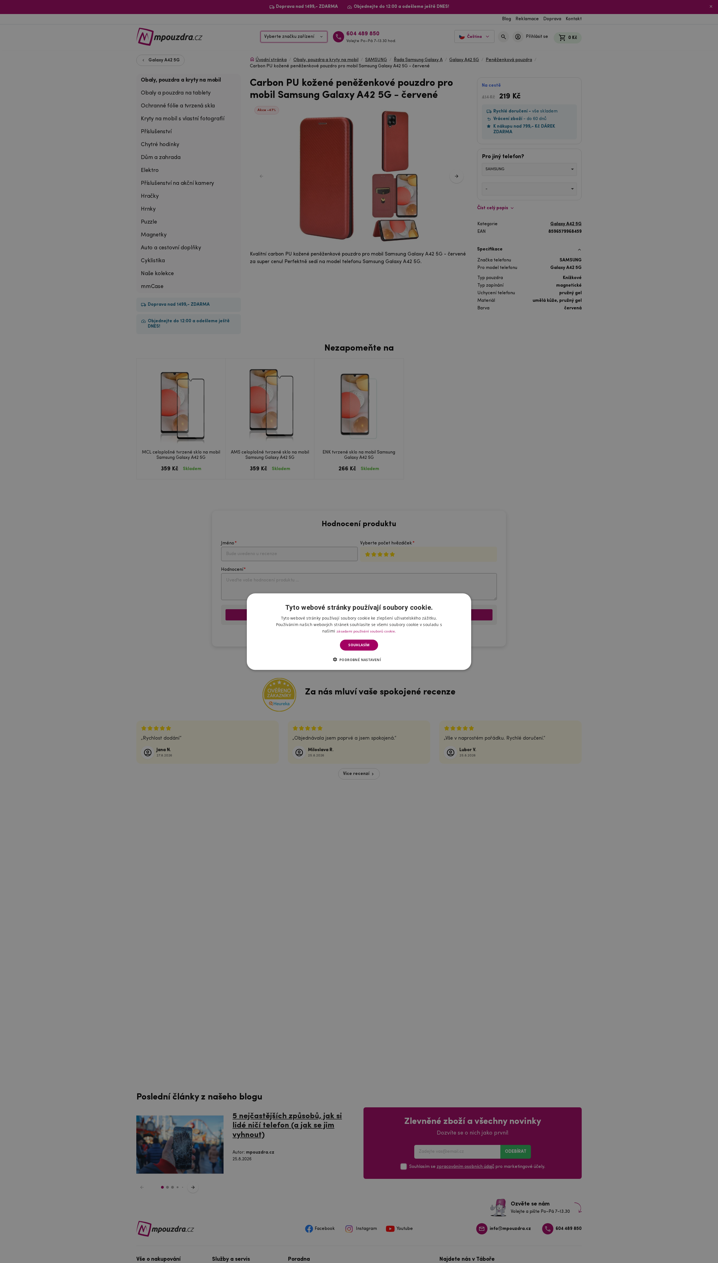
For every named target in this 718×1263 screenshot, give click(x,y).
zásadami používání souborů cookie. (366, 631)
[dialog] (359, 631)
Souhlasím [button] (359, 645)
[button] (359, 659)
